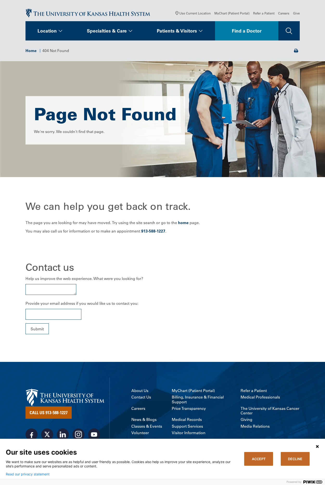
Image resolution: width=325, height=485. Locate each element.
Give (296, 13)
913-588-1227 (153, 231)
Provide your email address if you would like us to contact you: (81, 303)
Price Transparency (189, 408)
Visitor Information (188, 433)
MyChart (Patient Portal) (231, 13)
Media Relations (255, 426)
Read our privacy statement (28, 474)
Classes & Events (146, 426)
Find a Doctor (246, 31)
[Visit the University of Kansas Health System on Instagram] (78, 434)
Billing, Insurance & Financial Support (198, 399)
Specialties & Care (107, 31)
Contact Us (141, 397)
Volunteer (140, 433)
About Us (139, 390)
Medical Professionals (260, 397)
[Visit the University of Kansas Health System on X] (47, 434)
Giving (246, 419)
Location (47, 31)
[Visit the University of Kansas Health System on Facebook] (31, 434)
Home (31, 50)
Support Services (187, 426)
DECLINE (295, 459)
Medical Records (187, 419)
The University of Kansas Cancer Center (270, 410)
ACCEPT (259, 459)
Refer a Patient (263, 13)
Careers (283, 13)
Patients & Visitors (177, 31)
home (183, 222)
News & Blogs (144, 419)
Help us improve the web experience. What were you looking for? (84, 278)
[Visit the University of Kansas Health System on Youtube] (94, 434)
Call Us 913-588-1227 (49, 412)
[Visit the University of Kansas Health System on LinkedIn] (63, 434)
